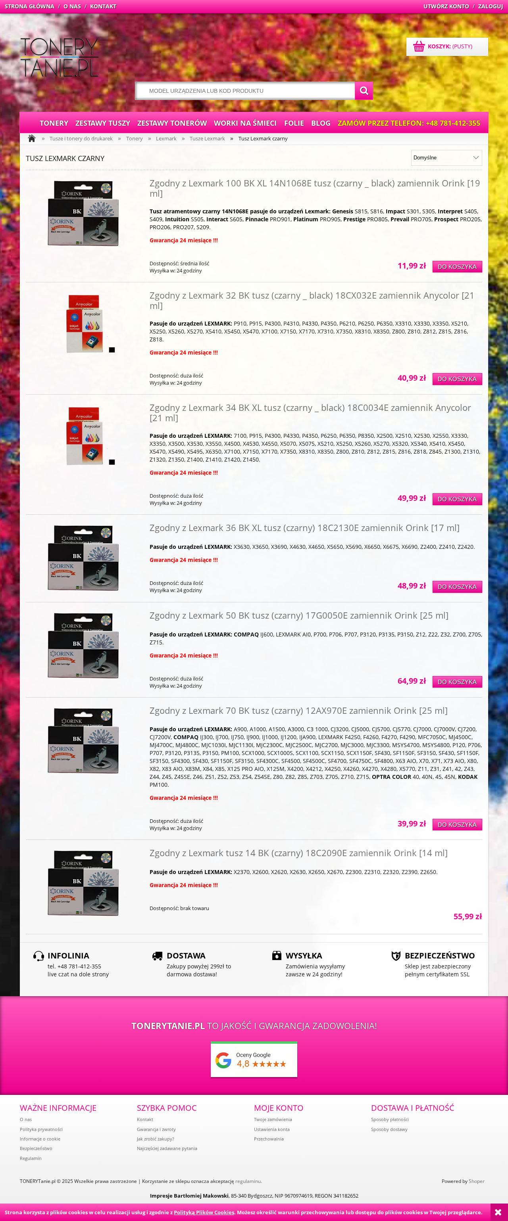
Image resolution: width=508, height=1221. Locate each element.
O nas (26, 1119)
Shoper (477, 1181)
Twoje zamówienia (273, 1119)
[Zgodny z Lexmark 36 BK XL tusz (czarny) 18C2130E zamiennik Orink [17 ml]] (83, 558)
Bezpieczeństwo (36, 1148)
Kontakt (145, 1119)
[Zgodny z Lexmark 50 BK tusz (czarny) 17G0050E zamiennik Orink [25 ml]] (83, 646)
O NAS (72, 6)
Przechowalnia (269, 1139)
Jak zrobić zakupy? (155, 1139)
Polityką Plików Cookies (204, 1212)
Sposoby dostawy (389, 1129)
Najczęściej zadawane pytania (167, 1148)
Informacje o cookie (40, 1139)
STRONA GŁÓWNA (29, 6)
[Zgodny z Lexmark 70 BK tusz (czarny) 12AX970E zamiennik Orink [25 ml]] (83, 741)
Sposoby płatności (390, 1119)
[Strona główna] (59, 58)
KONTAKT (103, 6)
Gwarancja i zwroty (156, 1129)
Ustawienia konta (272, 1129)
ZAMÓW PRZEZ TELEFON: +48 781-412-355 (409, 123)
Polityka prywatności (41, 1129)
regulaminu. (248, 1181)
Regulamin (31, 1158)
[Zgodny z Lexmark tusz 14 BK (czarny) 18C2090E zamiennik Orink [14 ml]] (83, 883)
